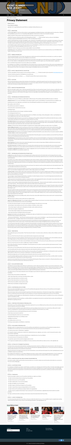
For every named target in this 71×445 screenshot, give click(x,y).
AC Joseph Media (10, 420)
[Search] (63, 15)
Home (8, 15)
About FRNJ (12, 15)
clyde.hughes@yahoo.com (58, 72)
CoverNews (38, 443)
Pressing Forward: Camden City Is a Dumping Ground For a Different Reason (35, 416)
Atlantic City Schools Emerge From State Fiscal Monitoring (46, 416)
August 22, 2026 (22, 420)
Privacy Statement (49, 428)
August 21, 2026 (34, 419)
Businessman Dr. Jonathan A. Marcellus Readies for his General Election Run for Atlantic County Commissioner (12, 417)
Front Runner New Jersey (16, 6)
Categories (9, 428)
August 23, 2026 (10, 421)
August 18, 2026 (57, 422)
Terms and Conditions (49, 429)
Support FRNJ (19, 15)
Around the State (22, 409)
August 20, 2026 (45, 419)
